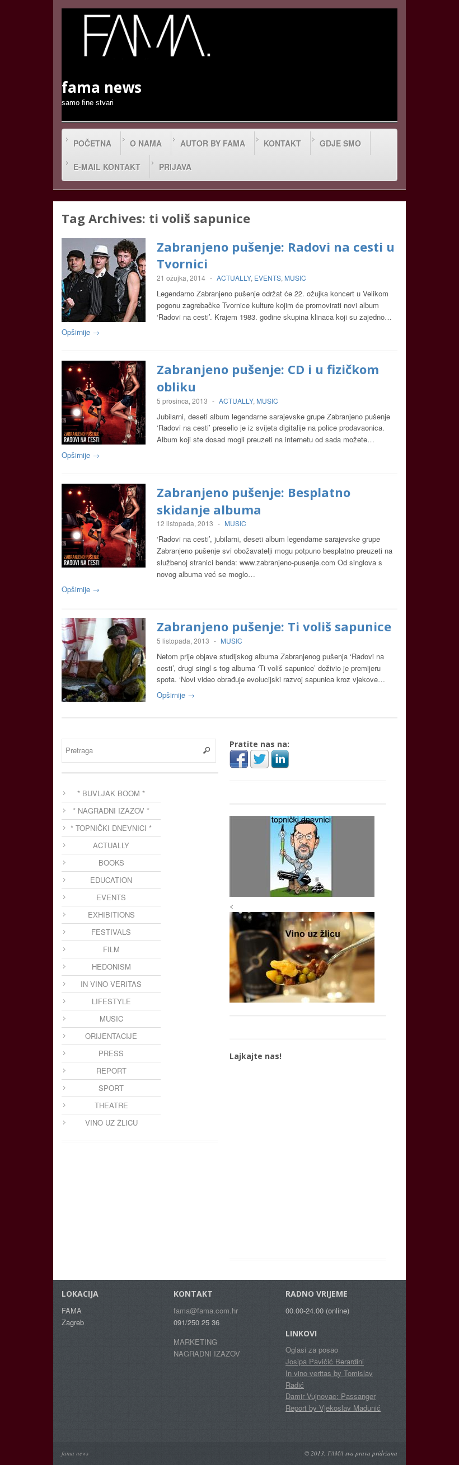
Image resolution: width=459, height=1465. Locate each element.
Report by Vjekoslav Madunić (333, 1407)
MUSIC (295, 277)
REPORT (111, 1070)
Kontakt (282, 143)
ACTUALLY (234, 277)
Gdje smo (340, 143)
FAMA (335, 1453)
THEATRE (111, 1105)
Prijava (175, 166)
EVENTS (267, 277)
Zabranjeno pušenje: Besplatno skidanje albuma (253, 501)
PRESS (111, 1053)
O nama (146, 143)
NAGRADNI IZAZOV (207, 1353)
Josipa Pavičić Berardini (324, 1361)
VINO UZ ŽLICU (111, 1122)
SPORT (111, 1088)
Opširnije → (81, 332)
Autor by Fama (212, 143)
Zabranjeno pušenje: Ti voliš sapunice (274, 626)
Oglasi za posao (311, 1349)
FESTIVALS (111, 932)
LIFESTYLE (111, 1001)
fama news (75, 1453)
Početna (92, 143)
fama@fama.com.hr (206, 1310)
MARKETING (195, 1341)
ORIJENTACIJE (111, 1036)
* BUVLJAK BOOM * (111, 793)
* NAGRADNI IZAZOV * (111, 810)
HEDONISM (111, 966)
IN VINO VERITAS (111, 984)
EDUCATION (111, 880)
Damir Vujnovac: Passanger (330, 1396)
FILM (111, 949)
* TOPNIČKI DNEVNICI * (111, 828)
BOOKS (111, 862)
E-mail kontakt (106, 166)
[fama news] (146, 35)
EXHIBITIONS (111, 914)
